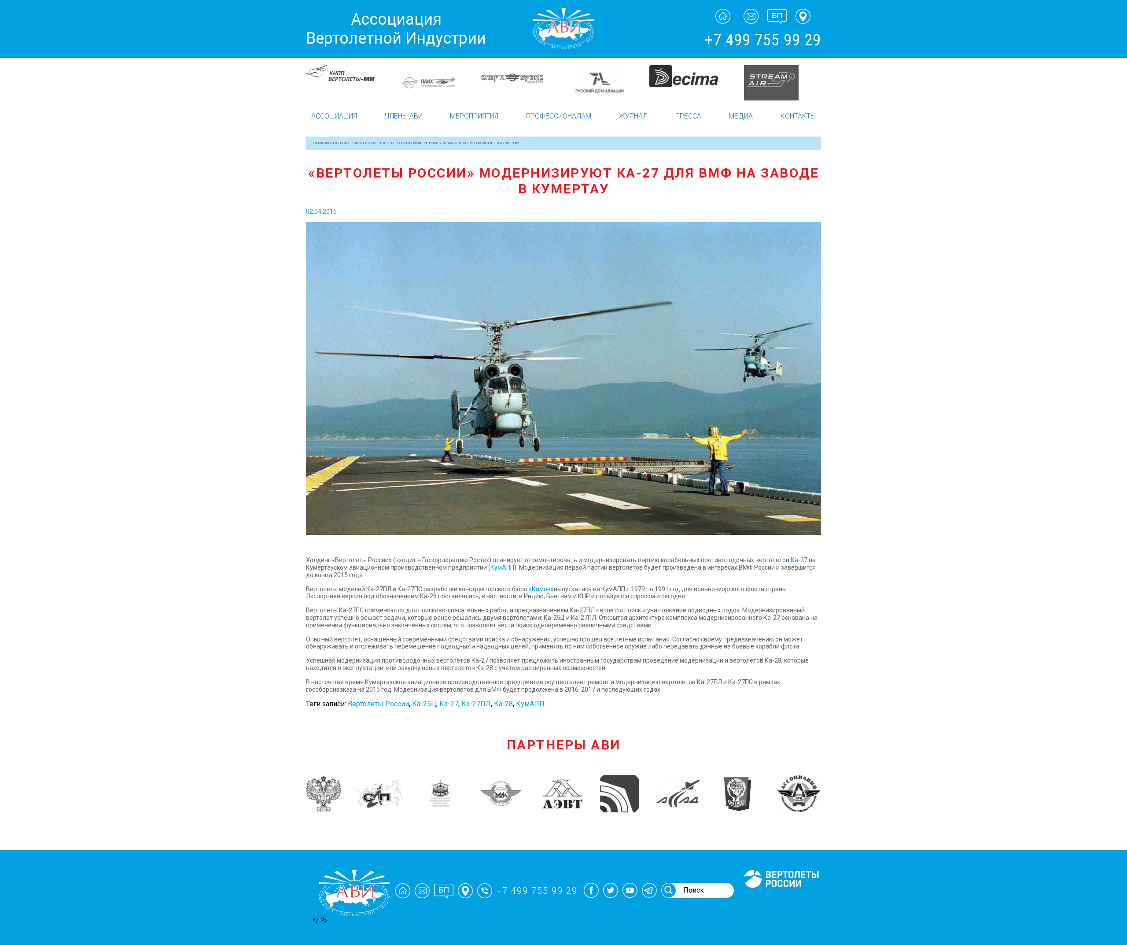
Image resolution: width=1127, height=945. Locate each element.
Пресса (688, 116)
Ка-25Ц (424, 704)
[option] (349, 77)
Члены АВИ (404, 116)
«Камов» (541, 589)
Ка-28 (503, 704)
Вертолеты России (378, 704)
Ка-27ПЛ (476, 704)
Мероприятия (474, 116)
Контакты (798, 116)
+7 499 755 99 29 (762, 40)
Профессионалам (558, 116)
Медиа (741, 116)
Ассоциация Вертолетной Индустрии (396, 29)
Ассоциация (334, 116)
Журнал (633, 116)
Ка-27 (799, 559)
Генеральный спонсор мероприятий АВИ (780, 898)
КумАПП (502, 567)
